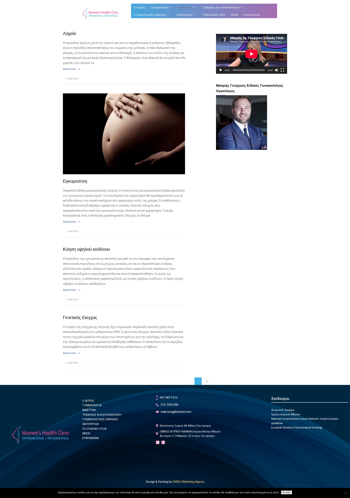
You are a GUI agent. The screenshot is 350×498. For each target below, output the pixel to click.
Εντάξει (287, 492)
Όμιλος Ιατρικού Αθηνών (285, 414)
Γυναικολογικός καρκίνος (150, 14)
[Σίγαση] (276, 70)
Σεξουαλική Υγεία (214, 14)
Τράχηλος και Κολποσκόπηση (221, 7)
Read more (69, 69)
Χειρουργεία (184, 14)
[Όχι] (345, 493)
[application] (251, 54)
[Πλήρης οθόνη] (282, 70)
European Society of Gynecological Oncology (296, 427)
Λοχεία (69, 33)
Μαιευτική (185, 7)
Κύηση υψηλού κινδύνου (86, 249)
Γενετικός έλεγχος (80, 317)
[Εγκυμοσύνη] (124, 133)
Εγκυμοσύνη (75, 181)
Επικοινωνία (252, 14)
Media (234, 14)
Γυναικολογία (159, 7)
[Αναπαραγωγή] (221, 70)
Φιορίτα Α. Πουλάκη (283, 410)
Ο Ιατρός (139, 7)
